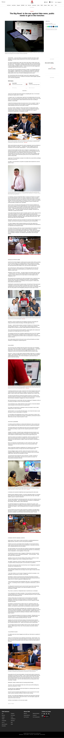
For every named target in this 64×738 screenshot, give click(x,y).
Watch (49, 5)
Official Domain (21, 734)
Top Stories (9, 5)
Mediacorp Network (36, 713)
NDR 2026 (22, 5)
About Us (25, 713)
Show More (24, 90)
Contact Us (34, 715)
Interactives (13, 720)
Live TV (3, 722)
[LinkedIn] (57, 27)
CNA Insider (13, 715)
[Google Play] (42, 716)
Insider (38, 5)
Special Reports (4, 724)
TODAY (42, 5)
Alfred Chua (48, 21)
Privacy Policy (31, 734)
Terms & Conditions (26, 734)
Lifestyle (45, 5)
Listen (52, 5)
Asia (26, 5)
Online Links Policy (42, 734)
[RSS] (48, 713)
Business (3, 715)
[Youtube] (44, 713)
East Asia (29, 5)
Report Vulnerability (36, 734)
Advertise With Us (27, 715)
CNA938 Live (13, 718)
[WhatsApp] (48, 27)
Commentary (34, 5)
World (12, 724)
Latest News (14, 5)
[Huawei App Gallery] (46, 716)
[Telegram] (50, 27)
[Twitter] (53, 27)
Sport (12, 722)
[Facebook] (51, 27)
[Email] (55, 27)
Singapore (18, 5)
